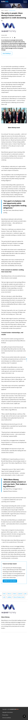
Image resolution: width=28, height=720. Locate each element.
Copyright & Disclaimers (7, 712)
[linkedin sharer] (14, 37)
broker (4, 593)
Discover (6, 10)
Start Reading (6, 53)
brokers (14, 593)
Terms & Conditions (6, 717)
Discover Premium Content (19, 597)
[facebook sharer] (10, 37)
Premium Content (12, 10)
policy (25, 593)
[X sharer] (12, 37)
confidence (9, 597)
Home (2, 10)
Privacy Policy (5, 715)
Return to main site (25, 2)
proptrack (20, 593)
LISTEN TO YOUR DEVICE (10, 581)
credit (4, 597)
